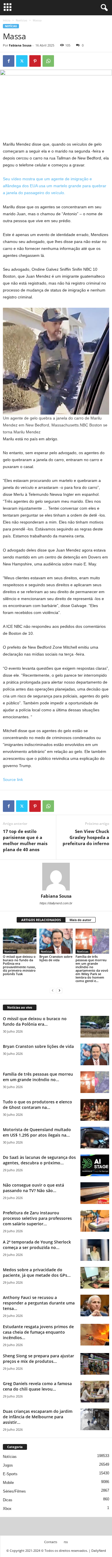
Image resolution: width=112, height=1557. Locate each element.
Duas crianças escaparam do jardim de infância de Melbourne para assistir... (37, 1416)
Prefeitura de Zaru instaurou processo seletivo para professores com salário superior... (37, 1218)
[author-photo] (56, 876)
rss (66, 1542)
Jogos (8, 1465)
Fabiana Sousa (20, 45)
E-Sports (10, 1474)
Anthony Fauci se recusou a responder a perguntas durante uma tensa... (39, 1303)
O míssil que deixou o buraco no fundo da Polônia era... (35, 1021)
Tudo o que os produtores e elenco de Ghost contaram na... (37, 1104)
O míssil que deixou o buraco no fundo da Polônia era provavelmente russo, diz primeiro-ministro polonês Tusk (19, 965)
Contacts (50, 1542)
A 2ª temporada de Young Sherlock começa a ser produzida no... (37, 1244)
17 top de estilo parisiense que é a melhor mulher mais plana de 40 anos (25, 840)
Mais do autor (80, 920)
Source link (13, 779)
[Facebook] (8, 61)
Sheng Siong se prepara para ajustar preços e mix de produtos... (38, 1358)
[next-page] (59, 991)
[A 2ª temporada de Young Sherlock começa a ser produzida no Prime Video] (94, 1250)
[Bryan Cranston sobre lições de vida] (56, 941)
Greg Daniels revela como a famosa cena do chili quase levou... (37, 1386)
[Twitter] (22, 61)
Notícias (21, 20)
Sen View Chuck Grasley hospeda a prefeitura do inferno (86, 837)
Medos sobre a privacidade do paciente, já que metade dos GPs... (37, 1272)
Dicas (7, 1500)
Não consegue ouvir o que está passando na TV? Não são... (33, 1187)
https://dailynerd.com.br (56, 903)
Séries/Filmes (14, 1491)
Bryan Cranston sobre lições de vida (55, 958)
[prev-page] (52, 991)
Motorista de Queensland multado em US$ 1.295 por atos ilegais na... (37, 1132)
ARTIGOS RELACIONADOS (41, 920)
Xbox (7, 1508)
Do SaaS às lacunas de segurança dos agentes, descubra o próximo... (39, 1160)
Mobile (8, 1482)
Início (6, 20)
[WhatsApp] (48, 61)
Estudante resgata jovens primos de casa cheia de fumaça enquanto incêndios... (38, 1332)
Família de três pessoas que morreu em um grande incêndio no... (38, 1076)
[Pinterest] (35, 61)
